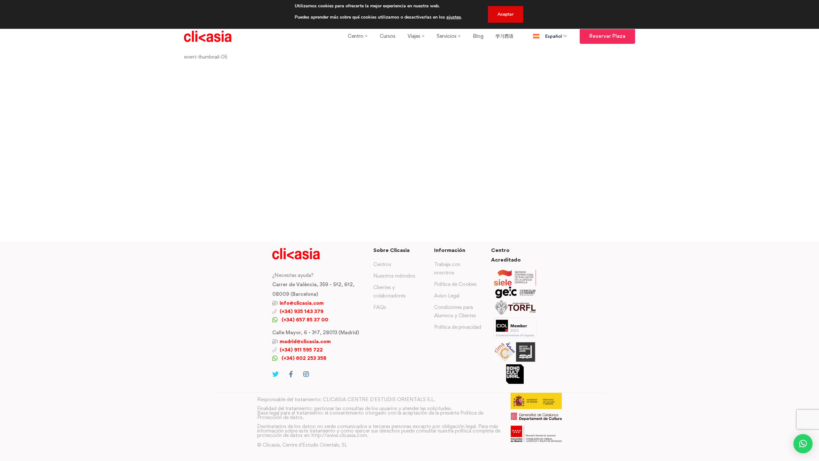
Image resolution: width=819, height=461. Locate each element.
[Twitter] (275, 374)
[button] (803, 443)
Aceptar (505, 14)
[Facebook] (291, 374)
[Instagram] (306, 374)
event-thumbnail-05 (205, 57)
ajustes (453, 17)
